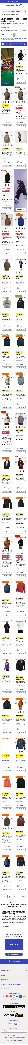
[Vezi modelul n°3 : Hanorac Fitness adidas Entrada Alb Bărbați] (22, 427)
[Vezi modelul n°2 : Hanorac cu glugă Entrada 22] (19, 427)
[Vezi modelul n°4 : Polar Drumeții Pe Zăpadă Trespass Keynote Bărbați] (11, 828)
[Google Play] (19, 1007)
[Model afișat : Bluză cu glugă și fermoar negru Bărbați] (19, 63)
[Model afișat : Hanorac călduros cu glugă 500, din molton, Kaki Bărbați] (3, 102)
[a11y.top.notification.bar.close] (26, 1)
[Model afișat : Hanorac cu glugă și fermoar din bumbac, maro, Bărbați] (18, 471)
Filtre (7, 35)
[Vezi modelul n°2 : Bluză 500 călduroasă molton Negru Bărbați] (6, 145)
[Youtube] (8, 1015)
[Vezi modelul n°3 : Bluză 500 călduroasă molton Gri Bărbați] (8, 145)
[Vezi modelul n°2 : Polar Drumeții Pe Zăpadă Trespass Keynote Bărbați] (6, 828)
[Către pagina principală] (9, 5)
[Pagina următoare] (26, 961)
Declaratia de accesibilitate (19, 1041)
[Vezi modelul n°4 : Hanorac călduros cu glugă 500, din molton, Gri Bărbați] (11, 102)
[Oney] (24, 996)
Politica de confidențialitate (18, 1035)
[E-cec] (20, 997)
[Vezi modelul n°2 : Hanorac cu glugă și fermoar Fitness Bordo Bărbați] (22, 63)
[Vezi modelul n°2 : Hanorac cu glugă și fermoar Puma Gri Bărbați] (21, 471)
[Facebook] (5, 1015)
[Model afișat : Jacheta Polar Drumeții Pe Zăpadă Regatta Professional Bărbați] (17, 228)
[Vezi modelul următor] (25, 54)
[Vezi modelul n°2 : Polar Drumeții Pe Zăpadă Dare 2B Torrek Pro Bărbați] (8, 387)
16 (18, 896)
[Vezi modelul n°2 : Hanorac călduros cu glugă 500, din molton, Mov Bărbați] (6, 102)
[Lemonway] (15, 999)
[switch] (3, 44)
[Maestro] (10, 996)
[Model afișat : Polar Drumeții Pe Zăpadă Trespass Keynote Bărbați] (3, 828)
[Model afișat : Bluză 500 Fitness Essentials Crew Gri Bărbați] (6, 228)
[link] (6, 83)
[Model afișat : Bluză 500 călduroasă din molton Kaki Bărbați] (3, 145)
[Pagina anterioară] (2, 961)
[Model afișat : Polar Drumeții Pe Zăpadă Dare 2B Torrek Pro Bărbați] (6, 387)
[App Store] (8, 1007)
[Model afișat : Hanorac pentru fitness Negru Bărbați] (6, 185)
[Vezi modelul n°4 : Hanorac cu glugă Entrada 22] (25, 427)
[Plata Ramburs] (12, 999)
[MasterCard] (7, 996)
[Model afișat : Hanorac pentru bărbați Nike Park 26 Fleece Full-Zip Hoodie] (19, 752)
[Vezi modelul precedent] (16, 54)
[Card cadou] (17, 996)
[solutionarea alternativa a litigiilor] (14, 1024)
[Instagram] (11, 1015)
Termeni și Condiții (7, 1035)
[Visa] (3, 996)
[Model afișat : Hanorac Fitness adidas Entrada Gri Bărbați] (17, 427)
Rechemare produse (9, 1041)
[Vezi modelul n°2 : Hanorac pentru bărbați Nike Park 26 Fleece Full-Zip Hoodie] (22, 752)
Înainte (23, 896)
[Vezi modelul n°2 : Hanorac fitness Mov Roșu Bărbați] (8, 185)
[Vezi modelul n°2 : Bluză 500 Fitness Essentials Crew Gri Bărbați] (8, 228)
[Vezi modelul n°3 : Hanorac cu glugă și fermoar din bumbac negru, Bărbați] (23, 471)
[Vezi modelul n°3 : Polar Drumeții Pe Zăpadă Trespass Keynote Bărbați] (8, 828)
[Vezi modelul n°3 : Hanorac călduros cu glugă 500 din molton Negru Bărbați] (8, 102)
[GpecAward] (19, 1016)
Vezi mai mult (4, 27)
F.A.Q (8, 1040)
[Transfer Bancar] (14, 997)
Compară (22, 79)
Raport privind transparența (16, 1040)
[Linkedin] (13, 1015)
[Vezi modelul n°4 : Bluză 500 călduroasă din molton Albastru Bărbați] (11, 145)
